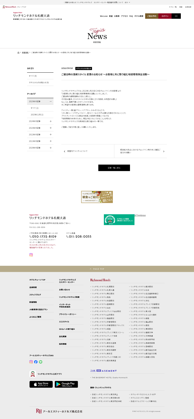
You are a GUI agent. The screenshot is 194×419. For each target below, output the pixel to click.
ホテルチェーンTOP (37, 280)
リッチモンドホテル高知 (140, 325)
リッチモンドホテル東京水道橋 (104, 343)
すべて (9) (33, 76)
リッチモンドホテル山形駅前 (103, 315)
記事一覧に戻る (114, 167)
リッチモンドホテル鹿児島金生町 (144, 350)
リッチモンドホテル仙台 (101, 308)
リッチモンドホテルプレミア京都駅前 (145, 304)
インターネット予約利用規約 (64, 305)
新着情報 (33, 302)
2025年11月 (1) (37, 114)
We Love (104, 16)
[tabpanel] (97, 197)
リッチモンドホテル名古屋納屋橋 (144, 297)
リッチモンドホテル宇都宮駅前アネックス (108, 325)
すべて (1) (34, 108)
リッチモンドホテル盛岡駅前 (103, 304)
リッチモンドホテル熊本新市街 (143, 339)
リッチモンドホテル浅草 (101, 339)
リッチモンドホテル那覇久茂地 (143, 357)
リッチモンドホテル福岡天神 (142, 332)
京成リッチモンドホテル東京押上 (105, 394)
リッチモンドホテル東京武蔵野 (104, 350)
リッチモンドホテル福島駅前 (103, 318)
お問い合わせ (64, 289)
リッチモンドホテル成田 (101, 329)
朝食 (181, 7)
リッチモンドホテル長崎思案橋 (143, 343)
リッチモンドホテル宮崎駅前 (142, 346)
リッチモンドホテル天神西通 (142, 336)
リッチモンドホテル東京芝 (102, 353)
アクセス (124, 16)
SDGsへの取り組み (67, 329)
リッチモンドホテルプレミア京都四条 (145, 308)
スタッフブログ (35, 295)
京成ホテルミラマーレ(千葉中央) (144, 401)
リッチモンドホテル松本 (140, 290)
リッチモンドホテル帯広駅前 (103, 293)
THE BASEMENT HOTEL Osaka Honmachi (110, 377)
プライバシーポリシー (67, 314)
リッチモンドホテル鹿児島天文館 (144, 353)
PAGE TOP (98, 269)
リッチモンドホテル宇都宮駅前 (104, 322)
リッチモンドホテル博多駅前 (142, 329)
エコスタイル (64, 321)
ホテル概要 (138, 16)
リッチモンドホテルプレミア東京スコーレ (108, 332)
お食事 (117, 16)
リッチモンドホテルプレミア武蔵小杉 (106, 357)
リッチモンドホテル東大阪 (141, 311)
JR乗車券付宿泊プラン (38, 309)
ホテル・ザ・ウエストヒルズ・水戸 (143, 394)
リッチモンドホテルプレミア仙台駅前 (106, 311)
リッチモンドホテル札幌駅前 (103, 286)
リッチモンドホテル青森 (101, 297)
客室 (111, 16)
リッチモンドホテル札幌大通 (103, 290)
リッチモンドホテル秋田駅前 (103, 300)
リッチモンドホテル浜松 (140, 300)
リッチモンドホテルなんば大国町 (144, 315)
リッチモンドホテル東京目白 (103, 346)
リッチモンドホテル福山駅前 (142, 322)
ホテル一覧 (173, 7)
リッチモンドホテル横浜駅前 (142, 286)
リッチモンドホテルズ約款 (69, 297)
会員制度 (188, 7)
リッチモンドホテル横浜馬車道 (104, 360)
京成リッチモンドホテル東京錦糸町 (106, 398)
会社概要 (63, 336)
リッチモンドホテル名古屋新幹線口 (145, 293)
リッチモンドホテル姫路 (140, 318)
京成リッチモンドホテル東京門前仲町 (107, 401)
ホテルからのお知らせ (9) (39, 82)
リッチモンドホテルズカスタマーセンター (67, 281)
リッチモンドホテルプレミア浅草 (104, 336)
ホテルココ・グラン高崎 (140, 398)
